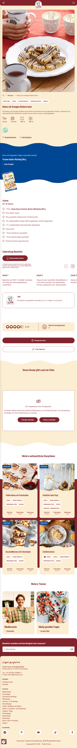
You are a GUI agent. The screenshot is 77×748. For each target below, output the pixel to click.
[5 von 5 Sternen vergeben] (22, 326)
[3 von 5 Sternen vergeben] (14, 326)
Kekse (45, 101)
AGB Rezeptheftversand (52, 741)
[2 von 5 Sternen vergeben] (11, 326)
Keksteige (6, 718)
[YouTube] (38, 732)
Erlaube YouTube (28, 420)
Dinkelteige (6, 713)
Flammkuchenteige (9, 697)
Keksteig (6, 101)
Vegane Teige (7, 711)
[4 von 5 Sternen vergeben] (18, 326)
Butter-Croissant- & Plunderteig (14, 709)
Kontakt (5, 684)
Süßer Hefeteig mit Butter (11, 706)
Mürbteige (6, 699)
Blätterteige (6, 692)
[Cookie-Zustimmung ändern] (4, 741)
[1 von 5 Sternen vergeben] (7, 326)
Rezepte (10, 95)
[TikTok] (55, 732)
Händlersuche (7, 682)
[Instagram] (4, 732)
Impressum (21, 741)
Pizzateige (6, 694)
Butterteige (6, 716)
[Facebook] (72, 732)
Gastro (4, 723)
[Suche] (73, 3)
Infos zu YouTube (49, 420)
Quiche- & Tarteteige (10, 701)
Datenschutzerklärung (34, 741)
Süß (14, 101)
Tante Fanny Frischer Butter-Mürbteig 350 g (28, 209)
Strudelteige (6, 704)
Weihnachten (36, 101)
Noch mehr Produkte (10, 721)
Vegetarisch (23, 101)
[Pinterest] (21, 732)
